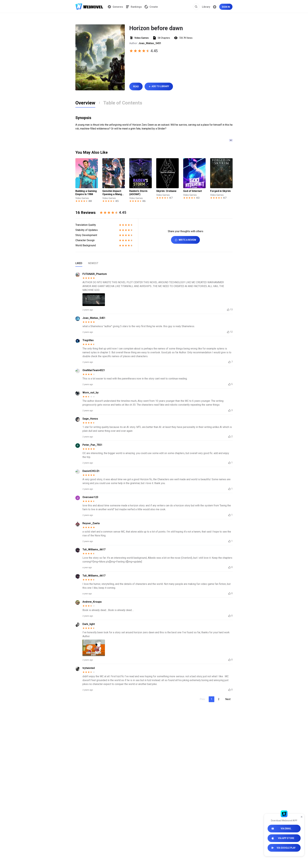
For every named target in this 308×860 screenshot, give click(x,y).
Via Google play (286, 848)
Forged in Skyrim (220, 191)
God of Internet (192, 191)
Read (136, 86)
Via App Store (286, 838)
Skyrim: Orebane (166, 191)
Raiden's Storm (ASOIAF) (138, 192)
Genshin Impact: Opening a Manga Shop (112, 192)
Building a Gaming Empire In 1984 (86, 192)
